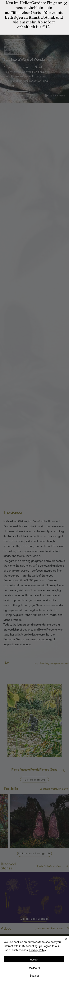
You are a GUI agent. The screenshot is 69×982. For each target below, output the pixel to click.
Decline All (34, 968)
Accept (34, 959)
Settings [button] (34, 975)
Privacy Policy (37, 950)
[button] (65, 4)
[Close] (63, 941)
